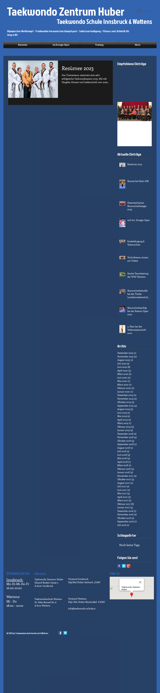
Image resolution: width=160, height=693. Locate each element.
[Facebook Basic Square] (119, 566)
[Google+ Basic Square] (128, 566)
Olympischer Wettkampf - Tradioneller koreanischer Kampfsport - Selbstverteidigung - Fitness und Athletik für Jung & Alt (68, 33)
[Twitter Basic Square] (124, 566)
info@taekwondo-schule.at (81, 608)
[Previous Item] (122, 111)
